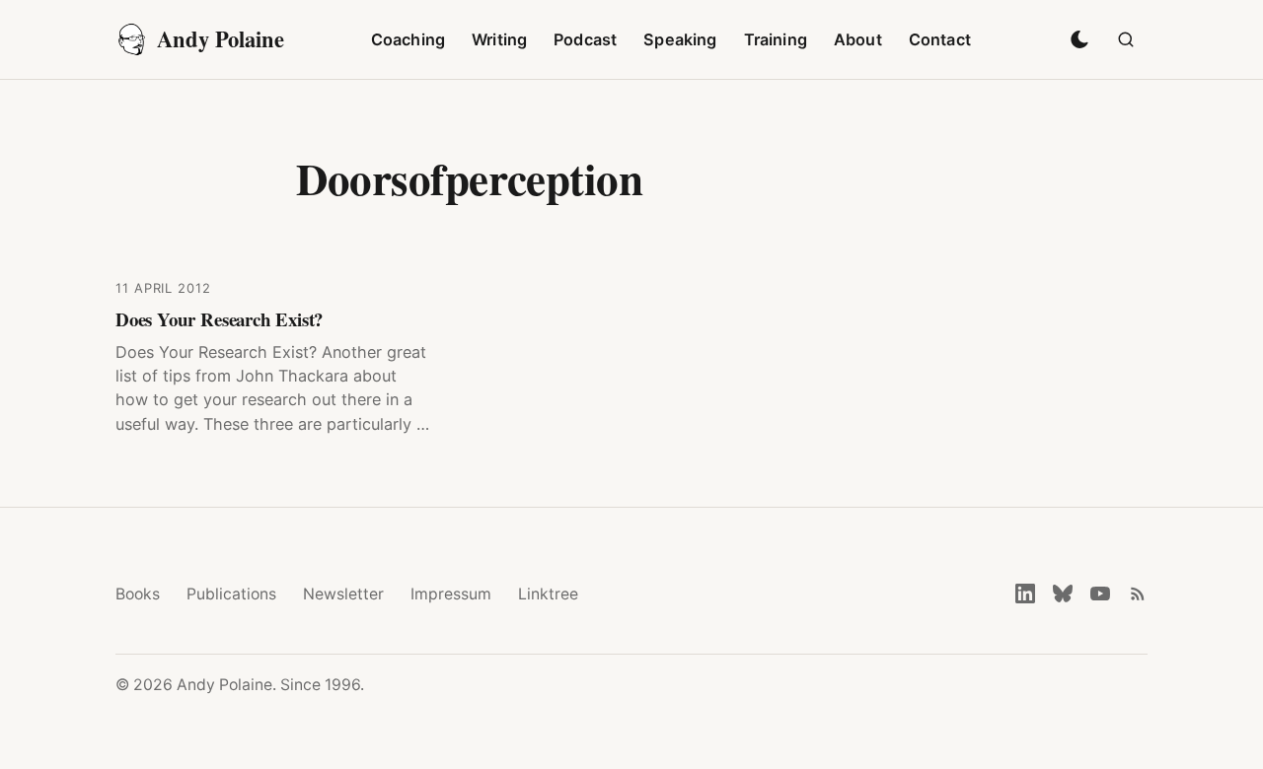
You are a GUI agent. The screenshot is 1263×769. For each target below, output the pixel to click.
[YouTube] (1100, 593)
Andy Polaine (220, 39)
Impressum (450, 594)
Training (775, 39)
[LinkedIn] (1025, 593)
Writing (499, 39)
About (858, 39)
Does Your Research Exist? (219, 319)
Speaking (679, 39)
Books (137, 594)
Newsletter (343, 594)
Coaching (408, 39)
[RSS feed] (1138, 593)
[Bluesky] (1063, 593)
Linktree (548, 594)
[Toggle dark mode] (1079, 39)
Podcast (585, 39)
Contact (940, 39)
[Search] (1126, 39)
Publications (231, 594)
